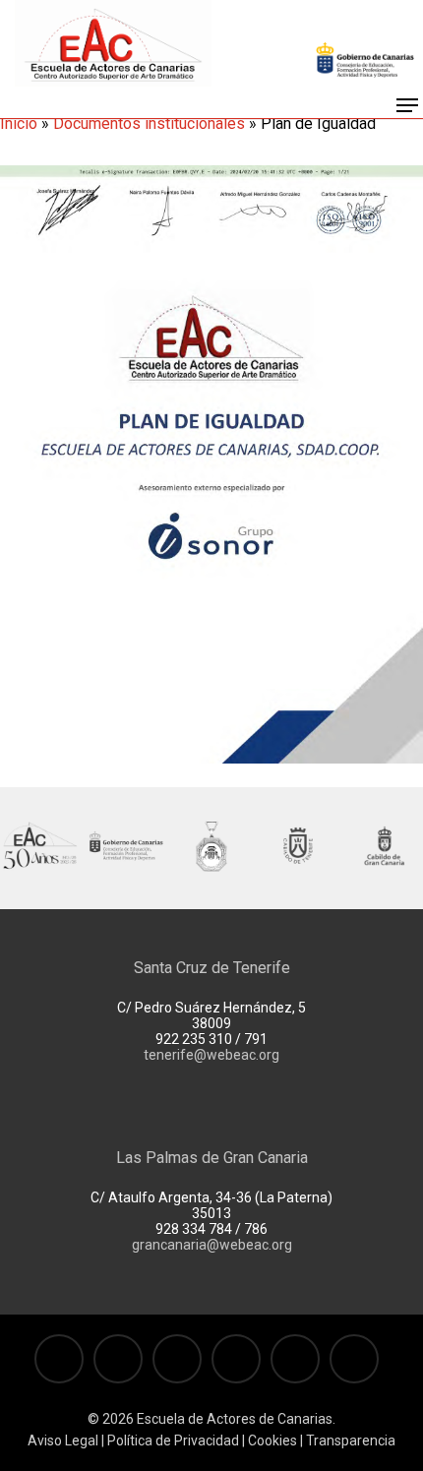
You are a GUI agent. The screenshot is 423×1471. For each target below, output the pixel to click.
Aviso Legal (63, 1440)
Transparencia (350, 1440)
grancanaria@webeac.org (212, 1245)
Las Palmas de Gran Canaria (212, 1157)
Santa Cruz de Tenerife (212, 967)
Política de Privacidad (173, 1440)
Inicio (18, 123)
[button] (407, 105)
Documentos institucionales (149, 123)
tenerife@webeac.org (211, 1055)
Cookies (271, 1440)
